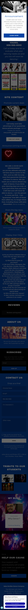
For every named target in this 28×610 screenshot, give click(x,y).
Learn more (14, 35)
